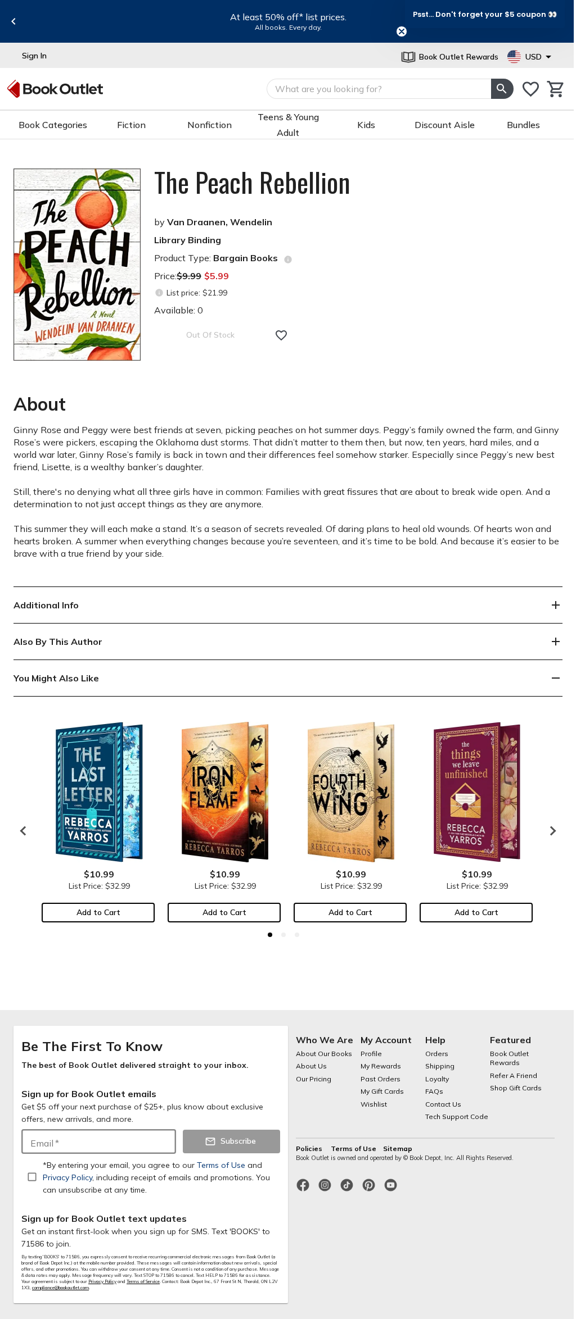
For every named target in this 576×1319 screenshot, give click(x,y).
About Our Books (324, 1053)
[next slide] (550, 830)
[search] (502, 89)
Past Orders (380, 1079)
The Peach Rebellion (252, 182)
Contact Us (443, 1104)
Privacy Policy (102, 1281)
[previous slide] (13, 21)
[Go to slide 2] (283, 935)
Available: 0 (178, 310)
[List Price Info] (159, 293)
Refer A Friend (513, 1075)
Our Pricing (313, 1079)
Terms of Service (143, 1281)
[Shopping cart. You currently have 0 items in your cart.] (556, 89)
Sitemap (397, 1148)
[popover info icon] (288, 259)
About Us (311, 1066)
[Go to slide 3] (297, 935)
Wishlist (374, 1104)
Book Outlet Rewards (509, 1058)
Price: (191, 275)
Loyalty (437, 1079)
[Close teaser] (401, 31)
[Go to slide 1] (270, 935)
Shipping (439, 1066)
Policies (310, 1148)
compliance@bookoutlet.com (60, 1287)
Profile (371, 1053)
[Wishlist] (530, 89)
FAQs (434, 1091)
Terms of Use (353, 1148)
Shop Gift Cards (516, 1088)
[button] (485, 14)
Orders (436, 1053)
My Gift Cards (382, 1091)
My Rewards (381, 1066)
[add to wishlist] (281, 335)
